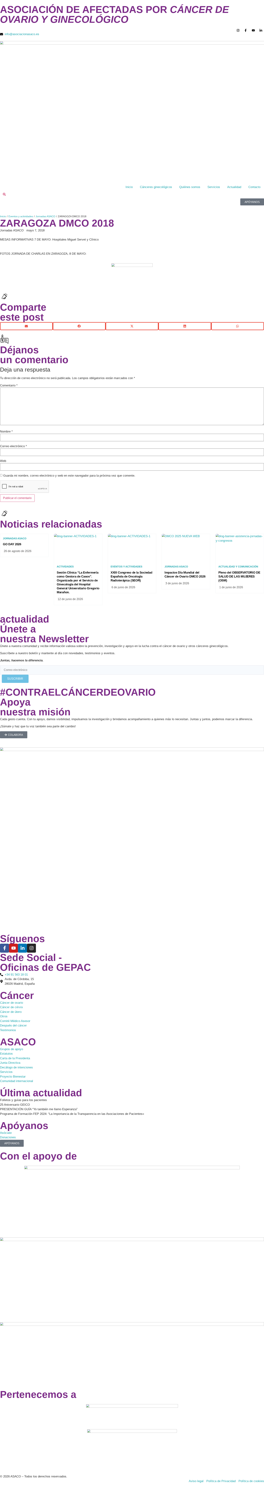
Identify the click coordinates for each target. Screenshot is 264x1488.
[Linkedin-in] (22, 948)
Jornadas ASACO (45, 216)
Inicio (129, 187)
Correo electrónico (13, 446)
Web (3, 460)
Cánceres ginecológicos (156, 187)
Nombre (6, 431)
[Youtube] (13, 948)
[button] (26, 326)
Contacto (254, 187)
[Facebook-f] (4, 948)
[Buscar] (4, 194)
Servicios (213, 187)
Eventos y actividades (20, 216)
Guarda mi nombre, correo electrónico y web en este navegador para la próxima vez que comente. (69, 475)
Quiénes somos (189, 187)
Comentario (9, 385)
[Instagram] (31, 948)
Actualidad (234, 187)
